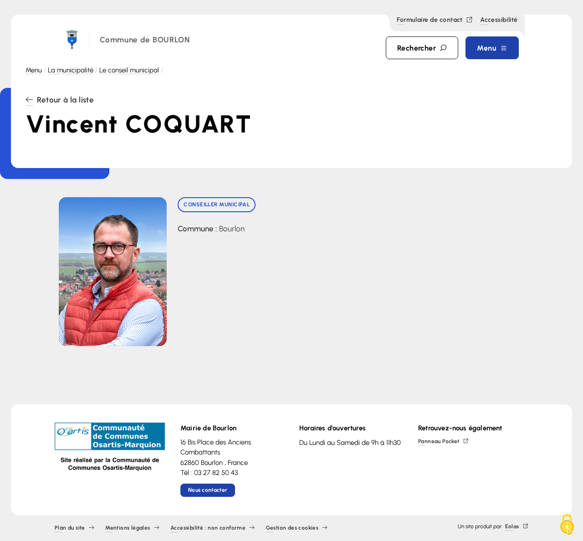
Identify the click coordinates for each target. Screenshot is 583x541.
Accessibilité (498, 20)
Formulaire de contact (429, 20)
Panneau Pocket (439, 441)
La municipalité (70, 70)
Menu (34, 70)
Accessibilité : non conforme (207, 528)
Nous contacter (207, 490)
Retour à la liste (65, 100)
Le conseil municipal (129, 70)
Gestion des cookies (292, 528)
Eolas (512, 527)
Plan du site (70, 528)
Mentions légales (127, 528)
